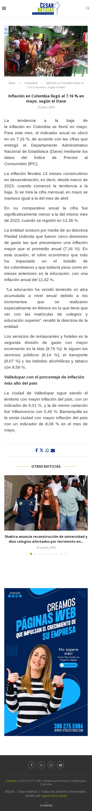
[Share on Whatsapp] (47, 450)
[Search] (88, 9)
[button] (8, 514)
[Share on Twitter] (41, 450)
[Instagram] (50, 765)
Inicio (12, 83)
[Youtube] (60, 765)
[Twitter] (41, 765)
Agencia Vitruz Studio (54, 796)
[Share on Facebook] (36, 450)
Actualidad (30, 83)
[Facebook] (31, 765)
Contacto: (12, 781)
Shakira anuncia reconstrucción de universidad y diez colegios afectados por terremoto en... (46, 539)
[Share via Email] (53, 450)
